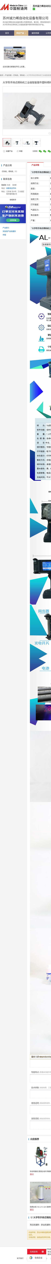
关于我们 (20, 1258)
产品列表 (8, 75)
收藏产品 (9, 151)
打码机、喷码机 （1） (10, 171)
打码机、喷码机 (19, 75)
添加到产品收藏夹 (9, 231)
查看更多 (13, 200)
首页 (1, 75)
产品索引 (6, 228)
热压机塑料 (34, 1224)
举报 (20, 151)
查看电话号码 (11, 188)
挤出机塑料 (45, 1224)
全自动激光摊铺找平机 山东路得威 (15, 67)
